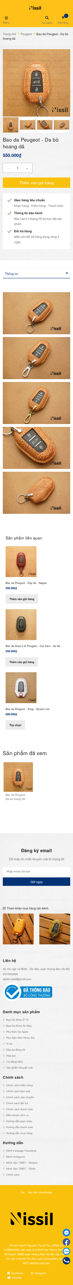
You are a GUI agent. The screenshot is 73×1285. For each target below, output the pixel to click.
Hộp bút (11, 1055)
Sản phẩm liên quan (24, 538)
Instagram (40, 1273)
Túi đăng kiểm (14, 1061)
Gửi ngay (37, 882)
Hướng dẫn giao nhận (19, 1121)
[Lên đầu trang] (64, 1272)
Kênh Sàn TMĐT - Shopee (22, 1162)
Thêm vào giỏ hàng (21, 599)
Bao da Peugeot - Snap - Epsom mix (28, 709)
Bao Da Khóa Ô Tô (17, 1019)
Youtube (16, 1277)
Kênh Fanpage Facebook (21, 1150)
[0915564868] (66, 1260)
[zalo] (66, 1251)
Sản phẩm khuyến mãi (19, 1067)
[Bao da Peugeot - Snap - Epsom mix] (21, 687)
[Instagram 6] (54, 929)
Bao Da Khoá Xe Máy (19, 1025)
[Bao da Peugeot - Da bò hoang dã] (18, 777)
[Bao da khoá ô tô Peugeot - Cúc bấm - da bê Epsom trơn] (21, 624)
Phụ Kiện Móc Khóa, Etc (20, 1037)
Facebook (16, 1273)
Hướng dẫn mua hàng (19, 1133)
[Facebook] (66, 1242)
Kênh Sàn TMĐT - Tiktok (20, 1168)
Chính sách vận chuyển (20, 1097)
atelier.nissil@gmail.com (17, 979)
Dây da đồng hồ (15, 1049)
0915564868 (10, 974)
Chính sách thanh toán (19, 1109)
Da (22, 1192)
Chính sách (13, 1174)
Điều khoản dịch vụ (17, 1115)
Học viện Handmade (40, 1192)
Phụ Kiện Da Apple (17, 1031)
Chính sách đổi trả (17, 1103)
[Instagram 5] (18, 929)
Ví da (9, 1043)
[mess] (66, 1232)
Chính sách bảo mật (18, 1091)
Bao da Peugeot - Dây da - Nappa (26, 583)
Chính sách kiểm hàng (19, 1085)
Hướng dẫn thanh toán (19, 1127)
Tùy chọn (15, 725)
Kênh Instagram (15, 1156)
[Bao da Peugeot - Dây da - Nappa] (21, 561)
